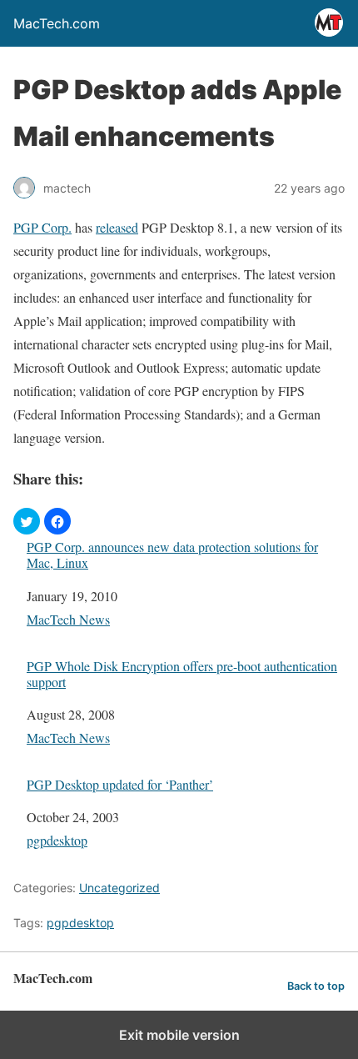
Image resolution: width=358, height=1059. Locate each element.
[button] (26, 521)
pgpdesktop (57, 840)
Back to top (316, 986)
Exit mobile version (179, 1034)
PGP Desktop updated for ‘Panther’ (120, 784)
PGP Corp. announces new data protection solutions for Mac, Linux (172, 554)
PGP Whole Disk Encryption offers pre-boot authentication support (182, 674)
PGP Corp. (42, 227)
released (117, 227)
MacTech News (68, 619)
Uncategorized (119, 888)
